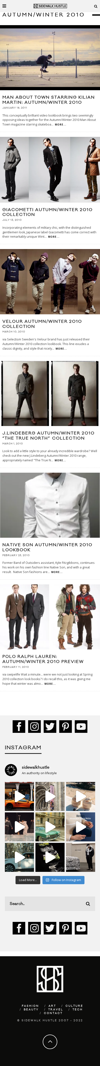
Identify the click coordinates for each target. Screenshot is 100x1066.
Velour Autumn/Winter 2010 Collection (42, 324)
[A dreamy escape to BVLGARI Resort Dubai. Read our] (80, 796)
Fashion (30, 1006)
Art (52, 1006)
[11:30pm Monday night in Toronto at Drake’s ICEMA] (19, 826)
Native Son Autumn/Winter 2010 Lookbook (47, 547)
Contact (53, 1013)
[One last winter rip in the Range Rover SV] (19, 857)
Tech (78, 1009)
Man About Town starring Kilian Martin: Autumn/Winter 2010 (48, 100)
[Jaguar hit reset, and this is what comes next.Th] (80, 857)
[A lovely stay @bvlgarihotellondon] (19, 796)
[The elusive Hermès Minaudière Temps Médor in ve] (80, 826)
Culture (74, 1006)
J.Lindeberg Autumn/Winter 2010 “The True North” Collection (48, 436)
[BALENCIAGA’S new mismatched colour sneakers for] (50, 857)
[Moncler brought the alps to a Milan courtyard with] (50, 826)
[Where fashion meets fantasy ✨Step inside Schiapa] (50, 796)
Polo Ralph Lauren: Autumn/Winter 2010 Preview (43, 659)
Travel (55, 1009)
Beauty (31, 1009)
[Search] (96, 6)
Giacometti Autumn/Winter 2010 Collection (47, 212)
